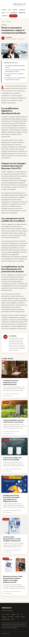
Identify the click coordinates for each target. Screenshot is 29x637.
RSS (13, 619)
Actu (9, 9)
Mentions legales (6, 619)
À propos (4, 15)
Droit (3, 12)
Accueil (4, 9)
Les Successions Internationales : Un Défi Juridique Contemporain (12, 539)
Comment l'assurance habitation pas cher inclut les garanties (10, 382)
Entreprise (13, 12)
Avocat (15, 9)
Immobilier (22, 12)
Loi (8, 12)
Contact (13, 15)
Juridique (22, 9)
